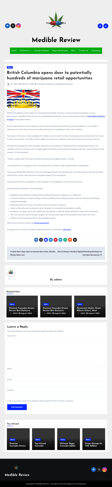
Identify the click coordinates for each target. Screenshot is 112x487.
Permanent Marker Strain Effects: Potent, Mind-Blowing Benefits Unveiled (89, 310)
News (73, 51)
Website (10, 390)
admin (16, 84)
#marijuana (50, 84)
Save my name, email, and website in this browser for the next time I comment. (41, 401)
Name (9, 369)
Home (14, 51)
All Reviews (25, 51)
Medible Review (56, 40)
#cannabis (41, 84)
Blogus (70, 484)
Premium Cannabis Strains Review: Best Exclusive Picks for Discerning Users (55, 310)
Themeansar (81, 484)
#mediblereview (61, 84)
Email (9, 379)
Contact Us (83, 51)
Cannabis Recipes (41, 51)
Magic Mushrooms (60, 51)
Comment (11, 336)
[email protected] (41, 223)
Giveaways (96, 51)
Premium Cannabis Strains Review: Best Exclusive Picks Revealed (21, 310)
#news (70, 84)
